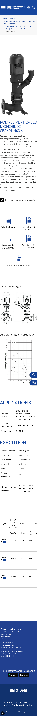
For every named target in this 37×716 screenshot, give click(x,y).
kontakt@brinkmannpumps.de (11, 647)
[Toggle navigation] (3, 7)
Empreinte (7, 702)
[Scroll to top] (32, 707)
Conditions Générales (22, 705)
